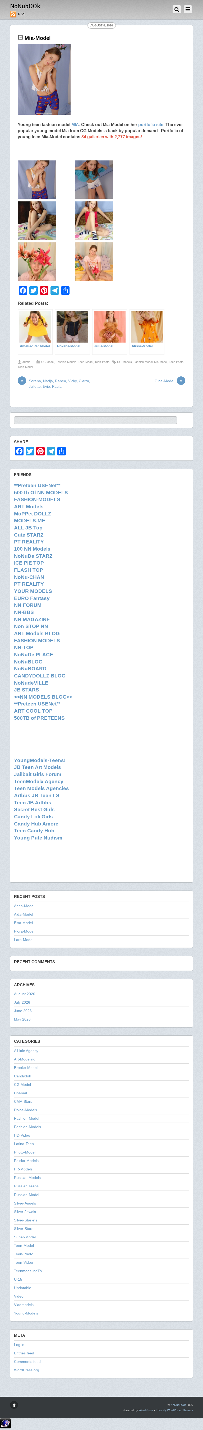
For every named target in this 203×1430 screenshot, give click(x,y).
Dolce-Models (25, 1110)
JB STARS (26, 690)
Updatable (22, 1288)
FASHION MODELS (37, 640)
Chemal (20, 1093)
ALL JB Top (28, 528)
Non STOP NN (31, 626)
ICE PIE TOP (29, 563)
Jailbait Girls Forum (37, 774)
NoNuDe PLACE (33, 654)
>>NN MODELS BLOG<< (43, 697)
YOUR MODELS (33, 591)
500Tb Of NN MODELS (41, 492)
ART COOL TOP (33, 711)
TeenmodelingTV (28, 1271)
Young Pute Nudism (38, 838)
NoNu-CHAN (29, 577)
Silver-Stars (23, 1229)
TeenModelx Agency (38, 781)
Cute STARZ (29, 535)
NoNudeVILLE (31, 683)
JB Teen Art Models (37, 767)
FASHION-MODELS (37, 499)
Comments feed (27, 1362)
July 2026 (22, 1002)
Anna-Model (24, 906)
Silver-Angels (25, 1203)
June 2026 (23, 1011)
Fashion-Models (66, 361)
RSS (21, 14)
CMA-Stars (23, 1102)
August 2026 (24, 994)
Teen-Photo (102, 361)
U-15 (18, 1279)
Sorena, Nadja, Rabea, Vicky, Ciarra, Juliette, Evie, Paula (55, 383)
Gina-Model (168, 381)
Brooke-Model (26, 1068)
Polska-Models (26, 1161)
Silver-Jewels (25, 1212)
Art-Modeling (24, 1059)
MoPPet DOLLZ (32, 513)
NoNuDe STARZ (33, 556)
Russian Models (27, 1178)
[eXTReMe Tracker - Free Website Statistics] (5, 1427)
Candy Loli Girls (33, 816)
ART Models (29, 506)
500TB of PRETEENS (39, 718)
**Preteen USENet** (37, 485)
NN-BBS (24, 612)
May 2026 (22, 1019)
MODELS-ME (29, 520)
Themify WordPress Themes (174, 1410)
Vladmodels (24, 1305)
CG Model (47, 361)
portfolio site (150, 124)
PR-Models (23, 1169)
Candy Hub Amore (36, 824)
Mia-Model (38, 38)
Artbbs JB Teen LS (36, 795)
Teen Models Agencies (41, 788)
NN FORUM (27, 605)
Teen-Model (85, 361)
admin (26, 361)
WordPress (146, 1410)
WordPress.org (26, 1370)
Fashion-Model (143, 361)
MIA (75, 124)
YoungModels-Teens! (40, 760)
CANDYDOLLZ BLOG (40, 676)
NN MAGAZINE (32, 619)
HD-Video (22, 1135)
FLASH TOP (28, 570)
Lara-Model (23, 940)
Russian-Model (26, 1195)
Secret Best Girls (34, 809)
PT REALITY (29, 542)
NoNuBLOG (28, 662)
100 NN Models (32, 549)
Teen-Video (23, 1263)
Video (19, 1296)
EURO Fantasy (32, 598)
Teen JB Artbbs (32, 802)
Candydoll (22, 1076)
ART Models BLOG (37, 633)
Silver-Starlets (25, 1220)
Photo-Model (24, 1152)
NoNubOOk (178, 1404)
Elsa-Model (23, 923)
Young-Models (26, 1313)
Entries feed (24, 1353)
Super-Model (25, 1237)
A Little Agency (26, 1051)
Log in (19, 1345)
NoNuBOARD (30, 668)
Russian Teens (26, 1186)
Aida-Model (23, 914)
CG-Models (124, 361)
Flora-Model (24, 931)
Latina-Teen (24, 1144)
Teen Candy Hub (34, 830)
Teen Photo (176, 361)
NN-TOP (24, 647)
